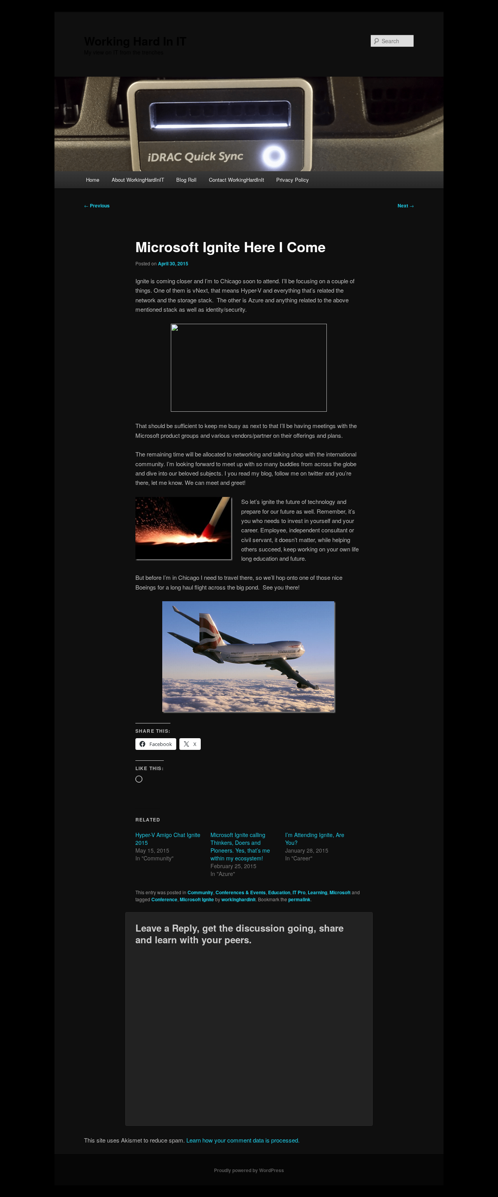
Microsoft (340, 892)
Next (406, 205)
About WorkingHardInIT (138, 179)
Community (200, 892)
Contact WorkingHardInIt (236, 179)
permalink (299, 899)
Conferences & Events (241, 892)
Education (279, 892)
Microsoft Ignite (197, 899)
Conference (164, 899)
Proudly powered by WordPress (249, 1170)
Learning (317, 892)
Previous (97, 205)
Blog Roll (186, 179)
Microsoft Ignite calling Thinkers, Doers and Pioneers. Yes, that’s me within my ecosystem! (240, 846)
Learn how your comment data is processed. (243, 1140)
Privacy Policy (292, 179)
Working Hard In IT (135, 40)
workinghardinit (238, 899)
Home (92, 179)
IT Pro (299, 892)
